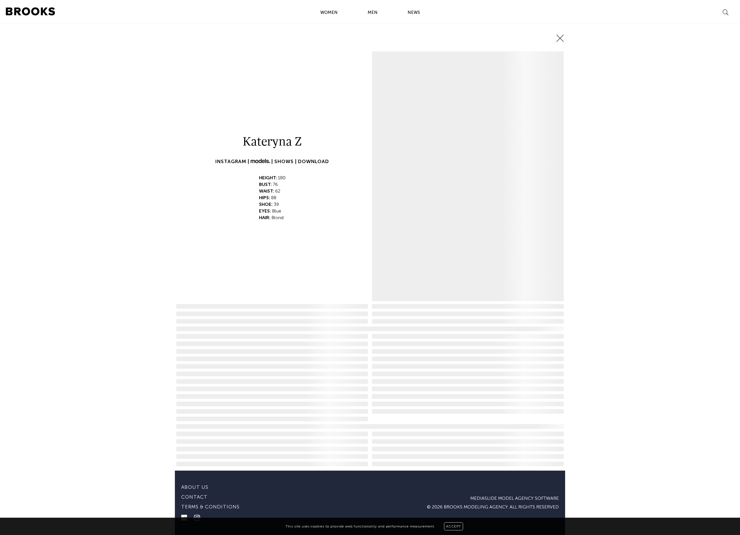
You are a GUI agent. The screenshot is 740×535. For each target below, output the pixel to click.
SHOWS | (286, 161)
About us (194, 487)
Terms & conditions (210, 507)
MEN (373, 12)
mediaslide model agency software (514, 498)
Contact (194, 497)
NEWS (414, 12)
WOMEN (329, 12)
